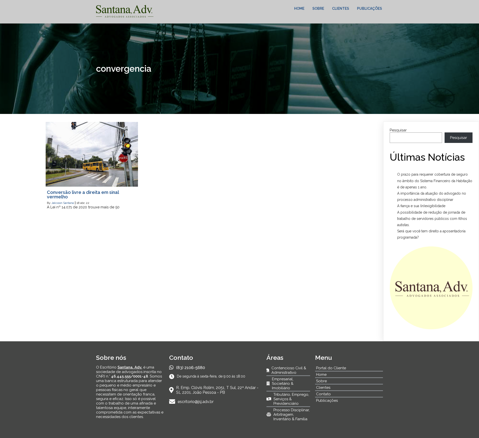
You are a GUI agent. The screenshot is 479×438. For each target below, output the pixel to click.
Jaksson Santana (62, 203)
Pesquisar (398, 130)
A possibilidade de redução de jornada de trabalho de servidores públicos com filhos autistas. (432, 218)
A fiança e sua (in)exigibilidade (421, 206)
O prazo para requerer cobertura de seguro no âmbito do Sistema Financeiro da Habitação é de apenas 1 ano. (434, 180)
